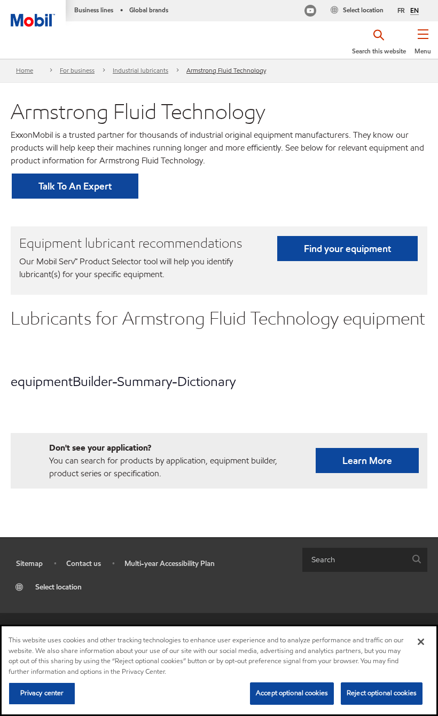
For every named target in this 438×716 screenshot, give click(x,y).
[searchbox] (354, 560)
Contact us (83, 563)
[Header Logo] (33, 13)
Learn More (367, 460)
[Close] (421, 642)
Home (24, 70)
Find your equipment (347, 248)
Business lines (93, 9)
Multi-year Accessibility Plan (169, 563)
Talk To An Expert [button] (75, 186)
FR (401, 10)
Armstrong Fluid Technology (226, 70)
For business (77, 70)
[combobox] (364, 560)
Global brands (148, 9)
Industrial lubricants (140, 70)
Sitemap (29, 563)
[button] (423, 45)
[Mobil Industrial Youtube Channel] (310, 12)
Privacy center (42, 693)
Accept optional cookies (292, 693)
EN (414, 10)
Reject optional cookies (382, 693)
